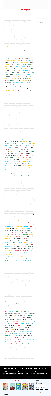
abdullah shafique (12, 133)
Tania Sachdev (22, 347)
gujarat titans (28, 21)
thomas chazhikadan (19, 102)
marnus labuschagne (13, 80)
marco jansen (6, 135)
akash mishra (24, 246)
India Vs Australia (14, 353)
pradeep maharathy (15, 82)
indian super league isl (24, 305)
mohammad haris (7, 187)
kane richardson (24, 90)
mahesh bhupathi (29, 236)
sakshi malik (16, 230)
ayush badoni (20, 86)
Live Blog (32, 355)
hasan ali (11, 100)
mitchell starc (11, 173)
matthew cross (30, 139)
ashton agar (18, 171)
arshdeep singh (24, 64)
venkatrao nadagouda (14, 220)
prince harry (26, 333)
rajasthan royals (23, 19)
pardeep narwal (20, 325)
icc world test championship (30, 339)
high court (31, 224)
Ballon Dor (32, 357)
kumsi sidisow (7, 167)
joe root (25, 86)
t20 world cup (16, 254)
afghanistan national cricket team (30, 268)
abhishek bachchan (20, 52)
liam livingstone (28, 96)
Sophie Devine (16, 357)
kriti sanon (32, 46)
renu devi (19, 165)
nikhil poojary (33, 137)
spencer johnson (18, 90)
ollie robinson (17, 139)
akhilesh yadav (14, 56)
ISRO (18, 226)
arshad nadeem (20, 309)
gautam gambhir (25, 274)
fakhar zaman (32, 92)
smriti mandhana (25, 78)
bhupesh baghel (7, 60)
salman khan (6, 48)
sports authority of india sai (31, 270)
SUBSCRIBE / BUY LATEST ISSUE (42, 389)
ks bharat (13, 240)
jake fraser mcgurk (22, 143)
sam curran (11, 177)
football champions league (8, 313)
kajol (11, 46)
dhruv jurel (25, 242)
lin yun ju (10, 317)
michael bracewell (7, 92)
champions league (24, 313)
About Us (33, 394)
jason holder (12, 183)
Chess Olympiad (7, 349)
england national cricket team (9, 266)
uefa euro (10, 270)
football (6, 270)
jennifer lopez (30, 222)
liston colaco (13, 238)
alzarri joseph (29, 171)
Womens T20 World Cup (26, 355)
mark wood (17, 137)
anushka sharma (23, 48)
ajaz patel (27, 92)
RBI (5, 226)
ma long (6, 317)
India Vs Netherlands (13, 351)
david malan (23, 131)
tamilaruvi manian (28, 100)
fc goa (29, 305)
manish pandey (7, 139)
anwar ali (32, 94)
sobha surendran (7, 165)
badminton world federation (30, 323)
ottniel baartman (7, 183)
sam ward (26, 299)
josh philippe (20, 220)
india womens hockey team (27, 309)
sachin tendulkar (14, 248)
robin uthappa (7, 258)
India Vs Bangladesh (7, 353)
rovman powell (18, 183)
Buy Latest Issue (40, 383)
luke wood (21, 98)
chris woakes (17, 177)
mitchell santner (30, 90)
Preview (6, 357)
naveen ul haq (11, 147)
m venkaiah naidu (7, 155)
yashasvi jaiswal (7, 64)
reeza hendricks (17, 163)
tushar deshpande (22, 66)
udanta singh (17, 228)
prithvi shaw (6, 175)
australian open (7, 323)
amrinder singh (19, 246)
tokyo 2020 (17, 311)
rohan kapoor (7, 232)
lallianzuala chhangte (8, 240)
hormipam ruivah (19, 240)
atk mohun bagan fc (24, 307)
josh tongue (31, 161)
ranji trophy (29, 303)
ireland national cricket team (14, 264)
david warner (25, 76)
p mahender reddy (12, 159)
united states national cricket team (23, 252)
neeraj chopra (7, 234)
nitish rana (10, 145)
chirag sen (14, 76)
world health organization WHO (19, 337)
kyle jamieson (22, 92)
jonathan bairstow (27, 185)
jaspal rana (24, 311)
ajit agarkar (16, 303)
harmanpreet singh (25, 240)
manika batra (30, 315)
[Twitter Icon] (38, 392)
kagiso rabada (18, 135)
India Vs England (26, 351)
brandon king (29, 183)
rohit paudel (12, 151)
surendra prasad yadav (13, 94)
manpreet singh (18, 236)
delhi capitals (33, 21)
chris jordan (28, 131)
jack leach (21, 177)
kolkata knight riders (21, 21)
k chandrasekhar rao (7, 56)
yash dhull (33, 72)
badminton (11, 305)
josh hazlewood (23, 173)
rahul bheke (17, 149)
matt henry (32, 145)
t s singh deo (6, 216)
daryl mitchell (29, 143)
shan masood (18, 133)
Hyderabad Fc (12, 345)
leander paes (18, 238)
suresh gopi (22, 153)
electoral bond (26, 42)
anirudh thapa (13, 246)
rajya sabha (11, 335)
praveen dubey (16, 145)
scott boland (32, 175)
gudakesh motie (13, 222)
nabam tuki (6, 214)
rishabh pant (6, 189)
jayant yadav (12, 139)
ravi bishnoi (29, 64)
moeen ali (6, 147)
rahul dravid (19, 78)
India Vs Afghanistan (21, 353)
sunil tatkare (18, 159)
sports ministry (7, 274)
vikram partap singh (23, 167)
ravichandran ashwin (30, 187)
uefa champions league (17, 313)
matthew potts (26, 98)
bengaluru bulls (13, 327)
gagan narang (20, 242)
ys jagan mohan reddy (24, 60)
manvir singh (16, 175)
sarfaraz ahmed (16, 100)
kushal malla (6, 185)
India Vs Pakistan (7, 351)
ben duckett (22, 96)
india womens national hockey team (26, 297)
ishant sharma (18, 72)
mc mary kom (12, 236)
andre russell (24, 171)
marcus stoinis (27, 88)
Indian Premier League (18, 341)
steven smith (12, 96)
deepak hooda (27, 94)
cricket (25, 303)
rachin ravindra (24, 80)
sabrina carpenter (24, 222)
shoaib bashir (6, 98)
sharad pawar (24, 54)
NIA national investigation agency (9, 337)
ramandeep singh (25, 161)
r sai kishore (6, 94)
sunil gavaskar (18, 127)
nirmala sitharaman (27, 56)
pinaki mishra (28, 82)
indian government (10, 226)
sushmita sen (32, 50)
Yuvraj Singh (24, 341)
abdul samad (11, 74)
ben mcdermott (11, 141)
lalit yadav (25, 248)
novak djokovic (29, 317)
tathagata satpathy (11, 102)
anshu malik (33, 301)
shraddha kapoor (30, 48)
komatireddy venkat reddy (14, 155)
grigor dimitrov (12, 321)
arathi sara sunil (19, 76)
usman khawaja (21, 88)
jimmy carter (6, 224)
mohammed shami (12, 189)
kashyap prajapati (23, 139)
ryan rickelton (31, 220)
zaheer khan (6, 341)
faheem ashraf (7, 179)
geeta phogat (14, 242)
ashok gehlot (29, 54)
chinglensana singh (13, 244)
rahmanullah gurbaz (17, 147)
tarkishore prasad (30, 165)
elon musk (16, 329)
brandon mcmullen (12, 185)
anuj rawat (26, 250)
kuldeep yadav (12, 64)
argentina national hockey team (9, 301)
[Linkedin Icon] (42, 392)
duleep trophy (7, 305)
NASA (15, 226)
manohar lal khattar (21, 58)
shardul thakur (18, 64)
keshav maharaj (12, 135)
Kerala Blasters (23, 345)
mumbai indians (7, 21)
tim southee (17, 92)
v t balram (12, 62)
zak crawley (27, 149)
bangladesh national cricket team (9, 268)
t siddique (18, 214)
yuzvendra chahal (7, 70)
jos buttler (29, 80)
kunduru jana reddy (22, 82)
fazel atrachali (29, 325)
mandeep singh (24, 236)
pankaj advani (31, 232)
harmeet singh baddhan (20, 185)
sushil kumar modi (26, 155)
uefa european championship (17, 270)
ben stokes (17, 96)
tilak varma (17, 66)
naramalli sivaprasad (19, 84)
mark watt (22, 137)
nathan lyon (6, 129)
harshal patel (28, 72)
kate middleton (22, 329)
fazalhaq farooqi (18, 181)
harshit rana (11, 175)
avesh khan (32, 151)
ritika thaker (28, 135)
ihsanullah (6, 145)
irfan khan (11, 163)
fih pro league (18, 297)
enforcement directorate (25, 224)
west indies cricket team (13, 252)
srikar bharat (12, 66)
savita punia (6, 299)
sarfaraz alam (6, 84)
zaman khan (32, 149)
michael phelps (12, 311)
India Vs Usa (11, 355)
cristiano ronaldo (12, 258)
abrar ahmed (6, 252)
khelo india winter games (25, 272)
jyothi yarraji (6, 303)
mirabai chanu (31, 234)
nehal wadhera (7, 72)
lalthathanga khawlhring (25, 238)
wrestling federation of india (26, 327)
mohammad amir (12, 179)
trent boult (31, 129)
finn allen (12, 92)
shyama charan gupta (26, 102)
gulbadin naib (24, 181)
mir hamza (23, 133)
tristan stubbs (24, 187)
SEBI (21, 226)
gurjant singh (17, 301)
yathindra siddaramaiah (27, 218)
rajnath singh (17, 153)
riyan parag (23, 72)
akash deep (31, 250)
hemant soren (7, 153)
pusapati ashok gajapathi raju (30, 214)
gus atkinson (27, 137)
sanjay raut (30, 60)
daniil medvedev (18, 319)
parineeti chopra (7, 50)
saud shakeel (6, 100)
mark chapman (7, 137)
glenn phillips (6, 177)
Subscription (39, 382)
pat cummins (29, 86)
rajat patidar (16, 232)
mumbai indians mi (23, 127)
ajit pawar (6, 54)
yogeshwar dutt (25, 226)
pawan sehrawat (13, 325)
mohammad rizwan (23, 163)
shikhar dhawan (20, 68)
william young (6, 169)
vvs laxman (24, 270)
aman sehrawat (28, 301)
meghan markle (21, 333)
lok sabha (15, 335)
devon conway (27, 129)
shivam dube (6, 230)
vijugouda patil (25, 104)
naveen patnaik (29, 189)
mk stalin (21, 155)
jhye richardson (27, 145)
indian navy (20, 335)
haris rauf (31, 98)
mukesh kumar (12, 161)
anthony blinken (7, 331)
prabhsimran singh (25, 70)
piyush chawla (12, 72)
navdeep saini (6, 127)
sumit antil (12, 329)
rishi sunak (31, 333)
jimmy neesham (29, 173)
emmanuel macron (13, 331)
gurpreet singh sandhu (8, 242)
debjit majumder (7, 244)
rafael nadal (6, 80)
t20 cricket (31, 274)
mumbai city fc (7, 307)
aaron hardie (19, 80)
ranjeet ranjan (17, 157)
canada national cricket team (18, 266)
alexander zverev (12, 319)
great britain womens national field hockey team (16, 299)
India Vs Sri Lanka (22, 349)
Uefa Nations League (17, 343)
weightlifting (6, 311)
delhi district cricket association (15, 323)
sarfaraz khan (6, 66)
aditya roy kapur (21, 46)
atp (34, 321)
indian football (17, 305)
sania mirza (11, 230)
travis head (6, 78)
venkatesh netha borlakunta (8, 218)
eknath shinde (19, 54)
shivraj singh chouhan (12, 54)
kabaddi (25, 325)
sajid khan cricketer (27, 177)
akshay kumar (18, 44)
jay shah (21, 303)
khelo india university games (8, 272)
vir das (28, 50)
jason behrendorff (7, 90)
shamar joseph (24, 183)
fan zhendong (15, 317)
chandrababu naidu (28, 153)
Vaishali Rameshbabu (28, 347)
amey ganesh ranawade (8, 86)
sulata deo (6, 102)
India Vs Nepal (7, 355)
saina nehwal (21, 230)
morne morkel (12, 341)
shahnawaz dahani (19, 179)
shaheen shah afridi (7, 68)
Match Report (10, 357)
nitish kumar (6, 42)
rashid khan (30, 76)
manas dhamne (30, 321)
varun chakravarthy (17, 74)
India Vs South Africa (29, 349)
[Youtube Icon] (43, 392)
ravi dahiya (11, 232)
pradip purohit (25, 84)
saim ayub (12, 143)
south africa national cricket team (9, 256)
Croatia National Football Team (26, 343)
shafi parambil (33, 163)
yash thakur (6, 74)
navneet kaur (31, 299)
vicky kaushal (15, 46)
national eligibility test (11, 339)
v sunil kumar (24, 165)
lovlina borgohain (7, 238)
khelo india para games (17, 272)
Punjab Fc (17, 347)
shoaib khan (18, 222)
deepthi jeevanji (7, 329)
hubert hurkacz (30, 319)
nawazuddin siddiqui (7, 52)
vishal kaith (30, 226)
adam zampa (30, 127)
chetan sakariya (29, 74)
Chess (17, 349)
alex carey (11, 129)
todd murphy (16, 129)
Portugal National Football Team (9, 343)
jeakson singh (23, 135)
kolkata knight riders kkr (14, 88)
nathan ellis (12, 90)
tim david (28, 66)
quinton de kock (29, 181)
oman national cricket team (18, 260)
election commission (12, 42)
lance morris (21, 129)
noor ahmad (6, 181)
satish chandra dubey (12, 214)
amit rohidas (11, 303)
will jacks (30, 141)
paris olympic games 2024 (8, 309)
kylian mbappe (19, 258)
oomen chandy (23, 189)
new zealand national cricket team (28, 260)
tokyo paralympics (7, 325)
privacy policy (44, 387)
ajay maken (11, 157)
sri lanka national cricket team (29, 254)
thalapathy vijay (27, 58)
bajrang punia (31, 244)
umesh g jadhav (12, 84)
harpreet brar (12, 127)
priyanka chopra (23, 50)
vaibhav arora (24, 74)
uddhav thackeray (20, 56)
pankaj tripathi (14, 52)
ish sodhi (33, 143)
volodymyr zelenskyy (17, 224)
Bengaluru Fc (6, 345)
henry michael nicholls (8, 131)
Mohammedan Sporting (30, 345)
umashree (23, 159)
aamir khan (11, 48)
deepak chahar (13, 70)
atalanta (6, 315)
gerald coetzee (26, 220)
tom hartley (11, 98)
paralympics (22, 323)
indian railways (22, 331)
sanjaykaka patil (7, 220)
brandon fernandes (20, 244)
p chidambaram (7, 62)
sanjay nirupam (13, 60)
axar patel (18, 189)
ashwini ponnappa (7, 246)
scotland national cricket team (20, 256)
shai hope (18, 169)
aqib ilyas (27, 169)
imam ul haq (6, 133)
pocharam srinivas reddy (24, 157)
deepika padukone (17, 48)
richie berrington (7, 151)
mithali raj (30, 78)
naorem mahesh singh (8, 76)
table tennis (25, 315)
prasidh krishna (31, 70)
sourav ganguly (28, 256)
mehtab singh (6, 236)
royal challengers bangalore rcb (24, 175)
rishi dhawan (12, 149)
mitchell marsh (28, 133)
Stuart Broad (29, 341)
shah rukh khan (12, 44)
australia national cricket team (20, 268)
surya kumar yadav (29, 159)
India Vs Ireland (20, 351)
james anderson (11, 250)
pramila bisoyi (6, 159)
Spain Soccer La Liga (22, 357)
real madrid (29, 311)
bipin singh (26, 244)
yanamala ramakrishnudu (29, 212)
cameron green (14, 78)
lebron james (20, 315)
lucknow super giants (14, 21)
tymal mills (33, 131)
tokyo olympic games (13, 274)
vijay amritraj (12, 228)
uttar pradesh (6, 44)
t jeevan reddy (12, 216)
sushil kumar (28, 228)
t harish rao (19, 104)
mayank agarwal (7, 88)
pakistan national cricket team (9, 260)
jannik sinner (23, 317)
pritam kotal (26, 232)
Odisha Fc (13, 347)
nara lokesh (12, 153)
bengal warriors (7, 327)
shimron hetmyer (12, 169)
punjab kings (29, 19)
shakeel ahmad (26, 179)
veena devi (12, 212)
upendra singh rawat (20, 94)
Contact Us (36, 394)
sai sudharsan (32, 68)
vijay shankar (13, 187)
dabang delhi (18, 327)
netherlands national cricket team (9, 262)
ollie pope (18, 131)
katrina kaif (17, 50)
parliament (6, 335)
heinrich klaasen (31, 179)
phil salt (33, 96)
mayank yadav (21, 145)
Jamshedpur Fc (17, 345)
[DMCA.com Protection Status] (6, 394)
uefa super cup (11, 315)
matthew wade (13, 137)
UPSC (5, 339)
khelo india (32, 272)
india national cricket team (23, 264)
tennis (19, 317)
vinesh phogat (7, 228)
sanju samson (32, 62)
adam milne (14, 131)
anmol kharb (22, 169)
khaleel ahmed (17, 173)
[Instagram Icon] (40, 392)
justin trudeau (27, 329)
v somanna (32, 155)
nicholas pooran (7, 149)
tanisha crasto (23, 228)
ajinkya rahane (26, 68)
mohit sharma (19, 70)
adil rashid (16, 98)
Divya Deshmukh (13, 349)
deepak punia (30, 242)
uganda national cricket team (9, 254)
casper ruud (6, 321)
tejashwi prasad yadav (24, 216)
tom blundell (23, 149)
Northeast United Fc (7, 347)
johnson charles (7, 222)
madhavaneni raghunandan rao (14, 167)
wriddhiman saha (30, 246)
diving (15, 315)
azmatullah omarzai (7, 171)
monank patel (20, 248)
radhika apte (12, 50)
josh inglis (6, 250)
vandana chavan (31, 157)
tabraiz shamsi (19, 187)
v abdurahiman (7, 212)
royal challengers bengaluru (16, 19)
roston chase (18, 151)
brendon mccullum (26, 266)
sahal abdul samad (27, 230)
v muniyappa (17, 216)
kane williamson (7, 96)
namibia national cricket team (29, 262)
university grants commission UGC (20, 339)
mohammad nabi (31, 147)
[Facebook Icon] (37, 392)
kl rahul (23, 151)
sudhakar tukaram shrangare (18, 218)
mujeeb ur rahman (24, 147)
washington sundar (18, 161)
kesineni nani (6, 157)
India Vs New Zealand (18, 355)
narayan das (12, 234)
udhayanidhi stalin (14, 58)
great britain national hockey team (9, 297)
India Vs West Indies (28, 353)
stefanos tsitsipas (24, 321)
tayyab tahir (17, 143)
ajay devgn (23, 44)
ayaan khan (6, 173)
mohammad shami (25, 234)
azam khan (6, 141)
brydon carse (6, 163)
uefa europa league (31, 313)
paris (21, 311)
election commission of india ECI (28, 335)
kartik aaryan (28, 44)
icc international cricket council (19, 250)
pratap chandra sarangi (8, 82)
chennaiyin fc (12, 307)
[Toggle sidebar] (4, 11)
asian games (20, 274)
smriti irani (18, 60)
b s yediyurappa (17, 62)
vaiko (28, 163)
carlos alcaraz (6, 319)
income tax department (29, 331)
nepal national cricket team (19, 262)
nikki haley (11, 224)
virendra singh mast (14, 165)
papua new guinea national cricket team (28, 258)
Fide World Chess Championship (9, 359)
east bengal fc (18, 307)
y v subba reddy (22, 100)
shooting (14, 309)
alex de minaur (18, 321)
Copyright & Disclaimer (40, 394)
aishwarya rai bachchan (28, 52)
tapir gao (23, 214)
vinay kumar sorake (13, 104)
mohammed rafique (18, 234)
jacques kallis (6, 264)
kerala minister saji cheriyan (25, 62)
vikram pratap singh (7, 248)
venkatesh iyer (15, 86)
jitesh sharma (27, 151)
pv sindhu (21, 232)
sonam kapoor (7, 46)
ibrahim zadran (12, 181)
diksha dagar (22, 301)
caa (29, 42)
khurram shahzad (30, 248)
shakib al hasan (25, 141)
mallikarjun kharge (19, 42)
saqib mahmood (7, 143)
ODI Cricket (27, 357)
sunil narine (21, 254)
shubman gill (6, 161)
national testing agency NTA (29, 337)
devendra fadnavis (7, 58)
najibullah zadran (30, 167)
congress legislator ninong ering (19, 212)
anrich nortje (13, 171)
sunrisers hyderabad (7, 19)
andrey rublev (24, 319)
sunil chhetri (33, 228)
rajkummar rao (27, 46)
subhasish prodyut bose (18, 141)
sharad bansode (31, 104)
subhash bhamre (7, 104)
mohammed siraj (14, 68)
